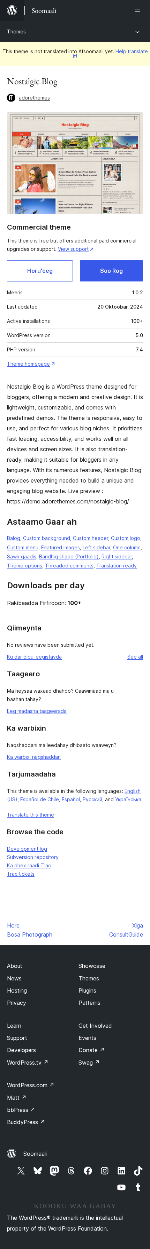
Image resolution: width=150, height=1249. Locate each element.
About (14, 965)
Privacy (16, 1002)
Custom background (46, 538)
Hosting (17, 990)
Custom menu (22, 547)
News (14, 978)
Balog (13, 538)
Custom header (90, 538)
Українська (128, 799)
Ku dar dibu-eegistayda (34, 657)
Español (71, 799)
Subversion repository (33, 857)
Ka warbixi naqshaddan (34, 757)
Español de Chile (39, 799)
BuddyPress (26, 1122)
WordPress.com (30, 1085)
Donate (91, 1050)
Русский (92, 799)
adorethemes (34, 98)
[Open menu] (139, 10)
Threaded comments (69, 565)
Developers (21, 1050)
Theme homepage (28, 364)
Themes (16, 31)
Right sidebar (117, 556)
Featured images (60, 547)
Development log (27, 849)
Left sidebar (96, 547)
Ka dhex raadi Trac (29, 865)
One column (127, 547)
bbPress (21, 1109)
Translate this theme (30, 815)
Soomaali (35, 1153)
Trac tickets (21, 874)
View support (73, 249)
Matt (17, 1097)
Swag (89, 1062)
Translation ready (116, 565)
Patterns (89, 1002)
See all (135, 657)
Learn (14, 1025)
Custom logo (125, 538)
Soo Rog (111, 270)
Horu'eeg (40, 270)
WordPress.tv (27, 1062)
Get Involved (95, 1025)
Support (17, 1037)
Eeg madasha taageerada (37, 711)
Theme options (24, 565)
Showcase (91, 965)
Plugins (87, 990)
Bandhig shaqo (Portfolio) (69, 556)
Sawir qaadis (21, 556)
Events (87, 1037)
